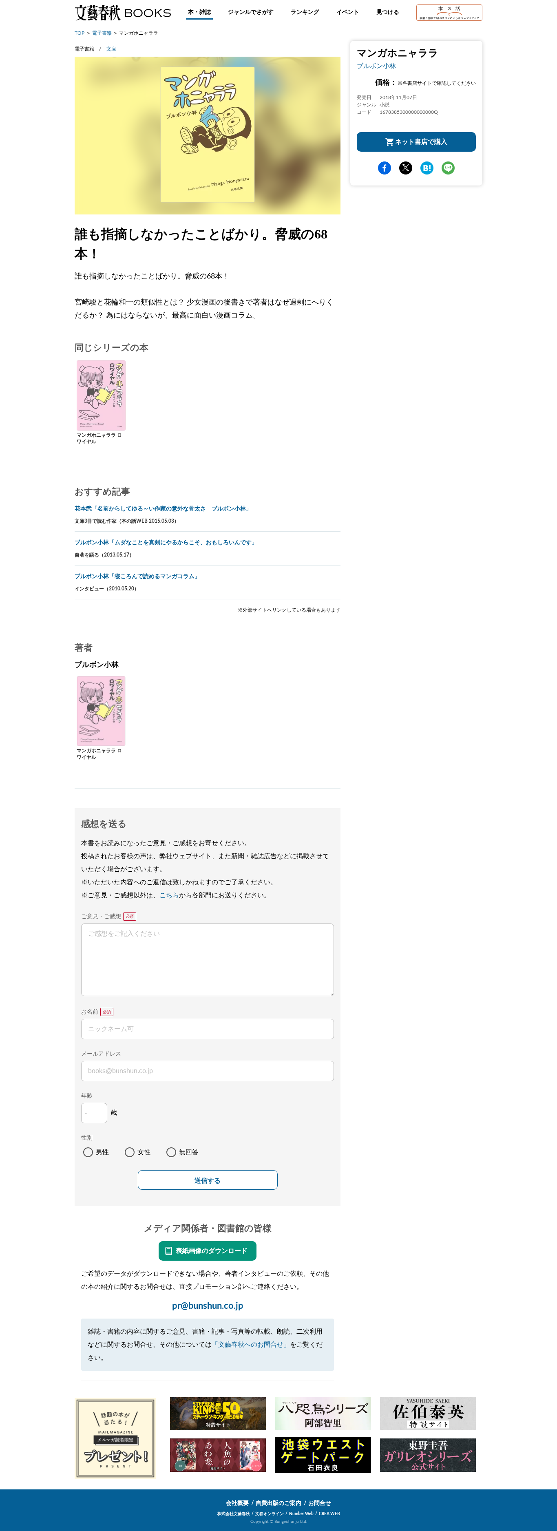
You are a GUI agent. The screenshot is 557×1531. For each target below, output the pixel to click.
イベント (347, 12)
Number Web (301, 1514)
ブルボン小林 (376, 66)
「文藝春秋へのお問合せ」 (251, 1344)
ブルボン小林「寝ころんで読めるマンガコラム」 (137, 576)
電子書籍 (102, 33)
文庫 (111, 48)
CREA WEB (329, 1514)
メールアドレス (101, 1054)
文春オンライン (269, 1514)
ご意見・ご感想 (101, 916)
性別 (87, 1138)
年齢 (87, 1096)
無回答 (189, 1152)
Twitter (405, 168)
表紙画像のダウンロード (212, 1251)
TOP (79, 33)
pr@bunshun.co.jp (207, 1305)
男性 (102, 1152)
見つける (387, 12)
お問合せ (319, 1503)
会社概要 (237, 1503)
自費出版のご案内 (278, 1503)
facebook (384, 168)
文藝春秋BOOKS (123, 12)
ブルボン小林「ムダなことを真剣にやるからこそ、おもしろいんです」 (166, 543)
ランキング (305, 12)
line (448, 168)
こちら (169, 895)
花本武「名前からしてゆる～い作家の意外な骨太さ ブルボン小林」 (163, 509)
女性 (143, 1152)
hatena (426, 168)
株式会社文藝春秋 (233, 1514)
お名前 (89, 1012)
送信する (208, 1180)
